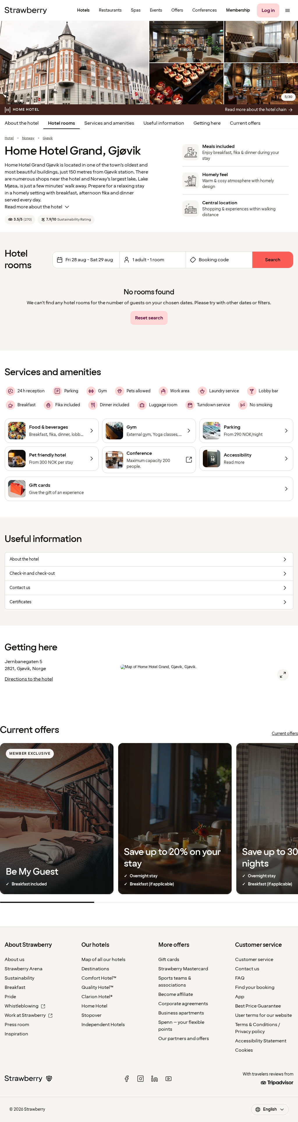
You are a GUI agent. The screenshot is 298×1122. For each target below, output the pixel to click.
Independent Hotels (103, 1024)
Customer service (254, 959)
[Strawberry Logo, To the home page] (26, 10)
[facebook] (126, 1078)
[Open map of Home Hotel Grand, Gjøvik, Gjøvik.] (283, 675)
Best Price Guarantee (258, 1006)
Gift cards (168, 959)
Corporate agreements (183, 1004)
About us (14, 959)
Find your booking (254, 987)
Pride (10, 997)
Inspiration (16, 1034)
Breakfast (15, 987)
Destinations (95, 969)
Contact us (247, 969)
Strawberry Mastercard (183, 969)
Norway (28, 138)
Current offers (245, 123)
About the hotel (22, 123)
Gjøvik (48, 138)
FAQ (239, 978)
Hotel (9, 138)
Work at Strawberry (25, 1015)
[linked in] (154, 1078)
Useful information (163, 123)
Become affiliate (175, 994)
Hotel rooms (61, 123)
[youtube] (168, 1078)
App (239, 997)
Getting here (207, 123)
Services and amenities (109, 123)
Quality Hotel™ (97, 987)
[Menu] (287, 10)
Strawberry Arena (23, 969)
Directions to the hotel (29, 679)
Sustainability (19, 978)
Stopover (91, 1015)
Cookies (244, 1050)
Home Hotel (94, 1006)
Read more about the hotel (33, 207)
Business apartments (181, 1013)
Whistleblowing (21, 1006)
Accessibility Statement (260, 1041)
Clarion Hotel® (97, 997)
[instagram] (140, 1078)
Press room (17, 1024)
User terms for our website (263, 1015)
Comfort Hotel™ (98, 978)
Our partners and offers (183, 1038)
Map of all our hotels (103, 959)
